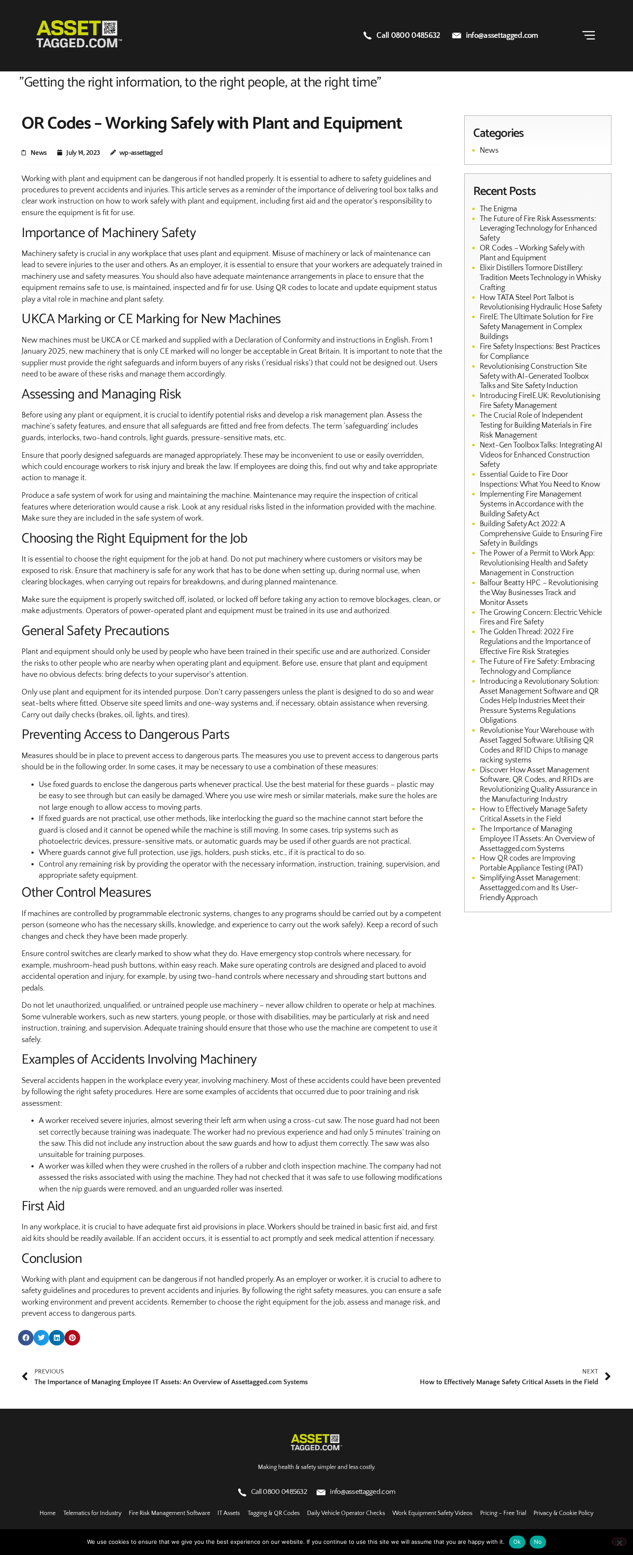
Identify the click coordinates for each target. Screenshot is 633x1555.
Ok (517, 1541)
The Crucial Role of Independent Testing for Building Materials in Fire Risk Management (536, 425)
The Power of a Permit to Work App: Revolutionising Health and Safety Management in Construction (537, 563)
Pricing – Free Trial (503, 1513)
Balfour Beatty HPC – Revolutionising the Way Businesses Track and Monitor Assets (539, 593)
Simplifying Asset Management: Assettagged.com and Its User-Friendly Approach (530, 888)
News (39, 153)
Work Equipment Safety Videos (432, 1513)
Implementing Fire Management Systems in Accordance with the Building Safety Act (531, 504)
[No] (619, 1542)
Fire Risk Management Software (169, 1513)
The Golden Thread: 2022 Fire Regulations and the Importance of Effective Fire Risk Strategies (535, 642)
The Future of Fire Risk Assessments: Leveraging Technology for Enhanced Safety (538, 229)
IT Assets (228, 1513)
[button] (26, 1337)
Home (48, 1513)
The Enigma (498, 209)
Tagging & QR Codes (274, 1513)
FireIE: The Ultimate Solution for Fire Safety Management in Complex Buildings (536, 327)
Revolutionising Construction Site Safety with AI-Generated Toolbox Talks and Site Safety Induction (534, 376)
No (538, 1541)
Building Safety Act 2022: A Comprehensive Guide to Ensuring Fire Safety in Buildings (541, 534)
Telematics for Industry (92, 1513)
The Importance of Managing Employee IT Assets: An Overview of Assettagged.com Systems (537, 839)
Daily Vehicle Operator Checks (346, 1513)
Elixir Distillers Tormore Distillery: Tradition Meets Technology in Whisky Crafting (540, 278)
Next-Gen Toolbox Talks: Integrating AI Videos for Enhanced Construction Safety (541, 455)
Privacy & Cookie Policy (563, 1513)
